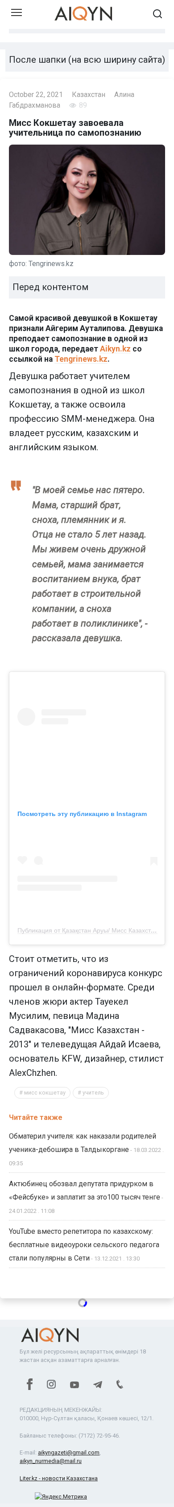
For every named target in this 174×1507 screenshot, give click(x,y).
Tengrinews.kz (81, 359)
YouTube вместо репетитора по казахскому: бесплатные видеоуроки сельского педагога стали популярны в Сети (84, 1244)
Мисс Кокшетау (45, 1092)
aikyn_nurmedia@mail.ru (51, 1461)
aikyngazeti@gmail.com (68, 1452)
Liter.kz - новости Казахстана (59, 1478)
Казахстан (88, 94)
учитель (93, 1092)
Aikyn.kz (115, 348)
